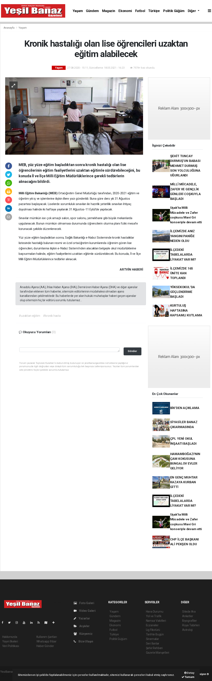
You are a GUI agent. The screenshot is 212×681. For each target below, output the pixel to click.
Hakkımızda (9, 637)
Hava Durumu (154, 611)
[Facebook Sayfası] (4, 622)
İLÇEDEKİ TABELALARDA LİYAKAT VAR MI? (183, 254)
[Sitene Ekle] (55, 622)
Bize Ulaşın (85, 641)
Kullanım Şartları (46, 637)
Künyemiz (85, 633)
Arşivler (84, 626)
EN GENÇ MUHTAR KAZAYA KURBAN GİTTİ (184, 482)
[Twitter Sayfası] (11, 622)
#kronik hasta (52, 315)
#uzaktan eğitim (29, 315)
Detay (190, 672)
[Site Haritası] (48, 622)
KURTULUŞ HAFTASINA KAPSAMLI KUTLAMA (186, 310)
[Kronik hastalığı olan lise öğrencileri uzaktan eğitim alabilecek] (74, 115)
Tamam (189, 677)
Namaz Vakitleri (156, 620)
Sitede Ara (189, 611)
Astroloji (187, 629)
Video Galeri (87, 610)
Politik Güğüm (173, 11)
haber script (7, 676)
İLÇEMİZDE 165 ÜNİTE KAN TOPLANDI (181, 273)
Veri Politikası (10, 646)
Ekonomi (125, 11)
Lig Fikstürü (153, 629)
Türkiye (154, 11)
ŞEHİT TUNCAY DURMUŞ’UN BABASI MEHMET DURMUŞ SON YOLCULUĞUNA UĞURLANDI (185, 165)
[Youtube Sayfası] (26, 622)
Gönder (132, 351)
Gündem (92, 11)
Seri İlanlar (152, 643)
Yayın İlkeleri (10, 641)
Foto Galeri (86, 603)
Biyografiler (189, 620)
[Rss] (40, 622)
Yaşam (78, 11)
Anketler (187, 616)
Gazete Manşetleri (157, 652)
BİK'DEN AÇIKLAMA (184, 408)
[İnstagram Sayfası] (18, 622)
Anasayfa (9, 27)
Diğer (192, 11)
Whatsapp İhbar (46, 641)
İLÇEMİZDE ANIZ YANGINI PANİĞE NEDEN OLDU (182, 236)
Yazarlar (84, 618)
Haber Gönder (45, 646)
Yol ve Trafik (154, 616)
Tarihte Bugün (155, 634)
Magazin (108, 11)
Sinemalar (152, 639)
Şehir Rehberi (154, 648)
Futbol (140, 11)
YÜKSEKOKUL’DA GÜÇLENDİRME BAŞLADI (182, 292)
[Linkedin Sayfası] (33, 622)
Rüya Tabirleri (190, 625)
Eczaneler (152, 625)
